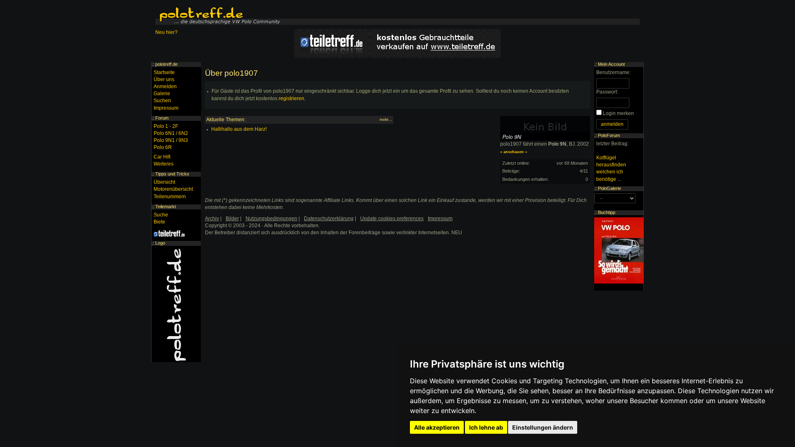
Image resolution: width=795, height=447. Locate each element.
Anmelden (165, 86)
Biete (159, 222)
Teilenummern (170, 196)
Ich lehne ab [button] (486, 427)
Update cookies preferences (392, 218)
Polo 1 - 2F (166, 126)
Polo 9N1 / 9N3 (171, 140)
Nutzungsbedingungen (271, 218)
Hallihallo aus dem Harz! (239, 129)
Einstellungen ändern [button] (542, 427)
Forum (162, 117)
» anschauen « (513, 152)
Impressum (166, 108)
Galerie (162, 93)
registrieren (291, 98)
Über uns (164, 79)
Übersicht (164, 182)
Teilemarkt (165, 206)
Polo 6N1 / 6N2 (171, 133)
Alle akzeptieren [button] (437, 427)
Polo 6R (163, 147)
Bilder (232, 218)
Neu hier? (166, 32)
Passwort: (607, 92)
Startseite (164, 72)
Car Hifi (162, 157)
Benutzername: (613, 72)
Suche (161, 215)
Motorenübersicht (173, 189)
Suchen (162, 100)
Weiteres (163, 164)
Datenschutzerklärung (329, 218)
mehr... (386, 120)
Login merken (618, 113)
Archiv (212, 218)
